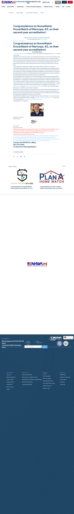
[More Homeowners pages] (25, 6)
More (42, 12)
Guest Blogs (19, 12)
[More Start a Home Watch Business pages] (42, 6)
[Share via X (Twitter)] (17, 156)
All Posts (11, 12)
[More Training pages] (60, 6)
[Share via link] (24, 156)
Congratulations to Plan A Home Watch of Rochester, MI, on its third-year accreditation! (51, 187)
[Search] (52, 2)
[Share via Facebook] (14, 156)
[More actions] (60, 22)
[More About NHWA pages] (15, 6)
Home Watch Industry (32, 12)
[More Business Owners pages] (54, 6)
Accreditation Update (18, 151)
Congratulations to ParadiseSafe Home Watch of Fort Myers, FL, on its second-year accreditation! (22, 187)
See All (63, 166)
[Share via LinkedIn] (21, 156)
